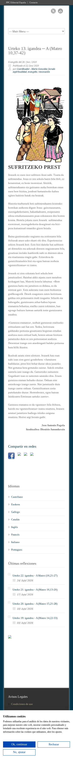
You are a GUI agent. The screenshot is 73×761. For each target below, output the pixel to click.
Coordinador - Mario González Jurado (36, 69)
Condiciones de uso (22, 704)
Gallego (15, 511)
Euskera (15, 504)
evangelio (32, 72)
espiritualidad (20, 72)
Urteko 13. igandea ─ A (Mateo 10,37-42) (35, 50)
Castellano (17, 496)
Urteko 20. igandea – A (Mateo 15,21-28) (35, 603)
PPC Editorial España (16, 2)
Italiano (15, 542)
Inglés (14, 527)
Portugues (16, 549)
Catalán (15, 519)
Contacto (33, 2)
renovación (44, 72)
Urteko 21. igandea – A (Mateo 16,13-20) (35, 589)
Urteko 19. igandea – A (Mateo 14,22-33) (35, 617)
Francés (15, 534)
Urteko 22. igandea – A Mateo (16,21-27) (35, 575)
